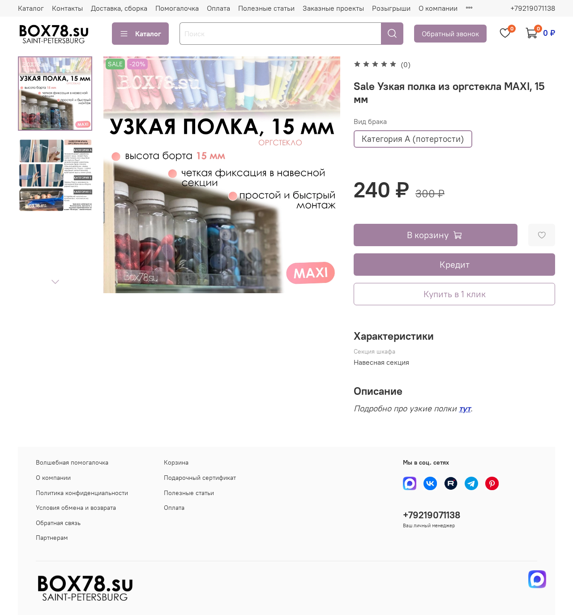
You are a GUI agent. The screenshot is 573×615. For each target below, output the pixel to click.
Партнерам (52, 538)
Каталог (31, 8)
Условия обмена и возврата (76, 508)
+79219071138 (532, 8)
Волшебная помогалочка (72, 462)
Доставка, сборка (119, 8)
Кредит (455, 264)
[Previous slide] (121, 175)
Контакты (67, 8)
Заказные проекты (333, 8)
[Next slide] (55, 281)
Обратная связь (58, 523)
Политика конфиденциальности (82, 493)
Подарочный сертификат (200, 478)
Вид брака (370, 121)
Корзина (176, 462)
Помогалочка (177, 8)
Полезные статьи (266, 8)
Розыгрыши (391, 8)
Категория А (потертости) (413, 138)
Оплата (218, 8)
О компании (438, 8)
